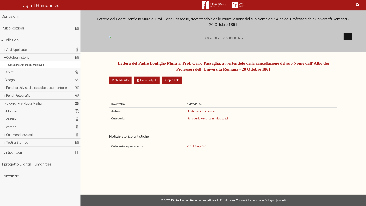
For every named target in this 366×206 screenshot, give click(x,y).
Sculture (11, 119)
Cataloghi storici (18, 57)
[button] (146, 80)
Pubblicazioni (12, 27)
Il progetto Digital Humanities (26, 164)
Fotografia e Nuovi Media (23, 103)
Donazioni (9, 16)
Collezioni (11, 39)
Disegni (10, 80)
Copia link (172, 80)
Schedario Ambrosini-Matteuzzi (26, 64)
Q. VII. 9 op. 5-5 (196, 146)
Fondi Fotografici (18, 95)
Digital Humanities (40, 5)
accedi (281, 200)
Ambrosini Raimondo (201, 111)
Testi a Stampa (17, 142)
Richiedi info (120, 80)
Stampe (10, 127)
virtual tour (12, 152)
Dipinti (9, 72)
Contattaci (10, 175)
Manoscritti (14, 111)
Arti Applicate (16, 49)
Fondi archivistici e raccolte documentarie (36, 88)
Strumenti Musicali (19, 135)
